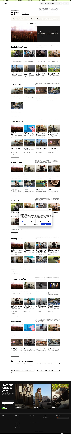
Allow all (46, 224)
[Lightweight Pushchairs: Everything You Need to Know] (54, 128)
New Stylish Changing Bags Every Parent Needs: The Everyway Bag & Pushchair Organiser (41, 307)
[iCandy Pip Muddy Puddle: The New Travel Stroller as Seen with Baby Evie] (41, 90)
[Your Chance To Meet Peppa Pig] (29, 128)
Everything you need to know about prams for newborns (41, 174)
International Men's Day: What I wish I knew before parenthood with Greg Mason (41, 348)
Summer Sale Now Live (15, 0)
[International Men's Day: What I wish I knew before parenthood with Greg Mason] (41, 342)
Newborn (31, 23)
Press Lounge (17, 426)
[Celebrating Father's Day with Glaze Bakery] (41, 327)
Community (44, 23)
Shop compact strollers (14, 156)
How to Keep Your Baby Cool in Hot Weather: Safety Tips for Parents (29, 59)
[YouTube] (67, 431)
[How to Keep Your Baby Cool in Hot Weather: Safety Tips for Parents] (29, 53)
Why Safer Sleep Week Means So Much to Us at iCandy (53, 59)
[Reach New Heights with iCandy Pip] (17, 105)
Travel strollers (22, 23)
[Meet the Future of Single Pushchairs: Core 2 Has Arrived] (17, 68)
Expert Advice (27, 23)
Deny (25, 224)
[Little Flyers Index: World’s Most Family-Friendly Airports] (41, 183)
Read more (13, 154)
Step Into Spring (26, 96)
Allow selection (35, 224)
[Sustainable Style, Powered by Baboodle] (29, 342)
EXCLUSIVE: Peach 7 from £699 (27, 0)
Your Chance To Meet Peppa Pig (28, 133)
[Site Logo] (4, 3)
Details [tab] (35, 211)
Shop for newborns (14, 233)
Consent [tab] (24, 211)
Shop (42, 3)
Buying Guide (52, 3)
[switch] (31, 221)
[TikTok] (68, 431)
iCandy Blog (14, 6)
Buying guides (35, 23)
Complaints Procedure (18, 425)
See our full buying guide (15, 273)
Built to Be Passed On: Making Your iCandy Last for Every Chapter (29, 74)
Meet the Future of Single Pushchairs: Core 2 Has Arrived (16, 74)
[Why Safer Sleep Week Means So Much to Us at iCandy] (54, 53)
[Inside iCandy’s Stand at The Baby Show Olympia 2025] (54, 342)
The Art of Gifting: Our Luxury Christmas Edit (52, 174)
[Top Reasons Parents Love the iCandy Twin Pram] (17, 53)
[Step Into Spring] (29, 90)
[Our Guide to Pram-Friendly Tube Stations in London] (17, 183)
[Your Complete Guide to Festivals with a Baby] (24, 34)
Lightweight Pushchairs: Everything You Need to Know (53, 134)
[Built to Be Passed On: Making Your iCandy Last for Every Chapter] (29, 68)
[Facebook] (64, 431)
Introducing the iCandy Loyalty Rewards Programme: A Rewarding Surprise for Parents (53, 292)
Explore (45, 3)
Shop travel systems (14, 116)
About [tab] (46, 211)
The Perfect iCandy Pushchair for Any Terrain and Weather (53, 74)
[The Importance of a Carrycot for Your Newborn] (41, 128)
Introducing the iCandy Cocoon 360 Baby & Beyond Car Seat (41, 291)
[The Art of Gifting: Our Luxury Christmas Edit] (54, 168)
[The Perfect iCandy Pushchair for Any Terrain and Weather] (54, 68)
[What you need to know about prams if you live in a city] (54, 90)
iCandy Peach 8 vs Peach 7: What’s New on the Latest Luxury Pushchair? (41, 59)
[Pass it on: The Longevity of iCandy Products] (54, 183)
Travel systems (17, 23)
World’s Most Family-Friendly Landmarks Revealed (15, 96)
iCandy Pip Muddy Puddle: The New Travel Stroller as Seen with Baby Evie (41, 96)
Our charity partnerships (15, 357)
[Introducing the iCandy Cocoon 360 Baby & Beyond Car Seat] (41, 285)
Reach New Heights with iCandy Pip (16, 110)
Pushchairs (13, 23)
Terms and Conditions (17, 427)
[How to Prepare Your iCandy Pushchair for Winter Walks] (41, 68)
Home (11, 6)
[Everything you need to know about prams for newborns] (41, 168)
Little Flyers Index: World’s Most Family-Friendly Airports (40, 189)
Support (48, 3)
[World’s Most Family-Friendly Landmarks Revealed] (17, 90)
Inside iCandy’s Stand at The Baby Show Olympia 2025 (53, 348)
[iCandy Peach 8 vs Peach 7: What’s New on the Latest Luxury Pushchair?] (41, 53)
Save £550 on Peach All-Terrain (4, 0)
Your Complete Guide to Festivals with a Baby (48, 31)
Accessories (40, 23)
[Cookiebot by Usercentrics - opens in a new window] (48, 209)
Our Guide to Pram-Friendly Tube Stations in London (16, 189)
